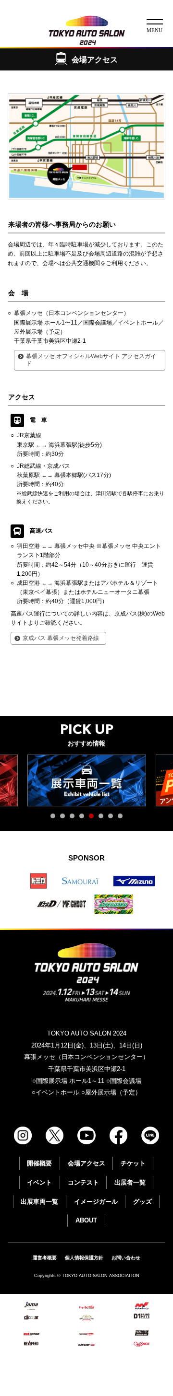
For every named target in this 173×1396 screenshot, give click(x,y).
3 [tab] (74, 818)
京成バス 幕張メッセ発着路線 (61, 638)
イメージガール (96, 1201)
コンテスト (83, 1182)
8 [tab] (122, 818)
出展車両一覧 (39, 1201)
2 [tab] (65, 818)
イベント (39, 1182)
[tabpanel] (87, 780)
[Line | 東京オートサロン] (150, 1135)
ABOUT (86, 1220)
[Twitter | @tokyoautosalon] (54, 1135)
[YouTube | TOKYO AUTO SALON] (86, 1135)
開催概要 (39, 1163)
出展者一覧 (130, 1182)
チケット (133, 1163)
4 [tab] (84, 818)
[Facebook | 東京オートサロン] (118, 1135)
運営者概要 (45, 1257)
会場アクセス (86, 1163)
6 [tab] (103, 818)
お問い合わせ (125, 1257)
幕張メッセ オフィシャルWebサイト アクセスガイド (91, 360)
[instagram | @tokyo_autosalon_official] (23, 1135)
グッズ (142, 1201)
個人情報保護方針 (84, 1257)
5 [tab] (94, 818)
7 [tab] (113, 818)
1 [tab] (55, 818)
